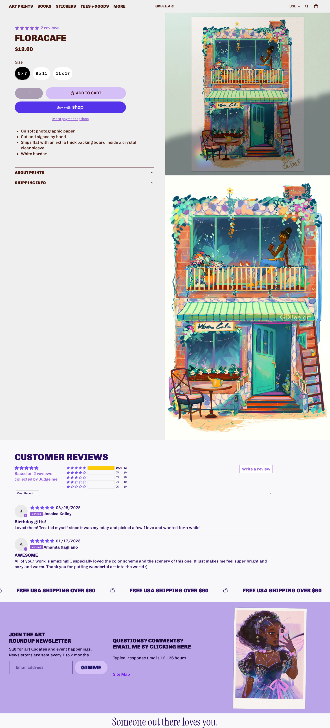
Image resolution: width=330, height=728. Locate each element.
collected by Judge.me (36, 479)
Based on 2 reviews (33, 473)
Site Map (121, 674)
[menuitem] (119, 6)
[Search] (307, 6)
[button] (76, 468)
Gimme (91, 667)
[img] (42, 507)
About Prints (29, 172)
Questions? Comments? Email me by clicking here (152, 643)
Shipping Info (30, 182)
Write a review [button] (256, 469)
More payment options (70, 119)
